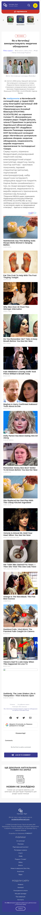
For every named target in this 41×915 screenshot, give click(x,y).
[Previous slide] (3, 20)
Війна (20, 862)
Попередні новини (20, 850)
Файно (20, 908)
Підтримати (22, 11)
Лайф (20, 856)
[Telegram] (17, 718)
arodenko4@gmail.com (20, 819)
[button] (10, 718)
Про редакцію (20, 896)
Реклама (21, 844)
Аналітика (20, 871)
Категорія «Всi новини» (19, 706)
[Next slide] (37, 20)
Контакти (20, 899)
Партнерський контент (20, 847)
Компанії (21, 887)
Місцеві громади (20, 893)
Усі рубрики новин (23, 704)
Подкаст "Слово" (20, 859)
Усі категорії (20, 841)
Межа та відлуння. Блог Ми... (20, 868)
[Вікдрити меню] (35, 5)
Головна (12, 704)
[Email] (30, 718)
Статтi (20, 853)
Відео (20, 874)
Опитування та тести (20, 890)
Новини (20, 884)
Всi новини (20, 36)
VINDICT (28, 833)
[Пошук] (29, 5)
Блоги (20, 865)
